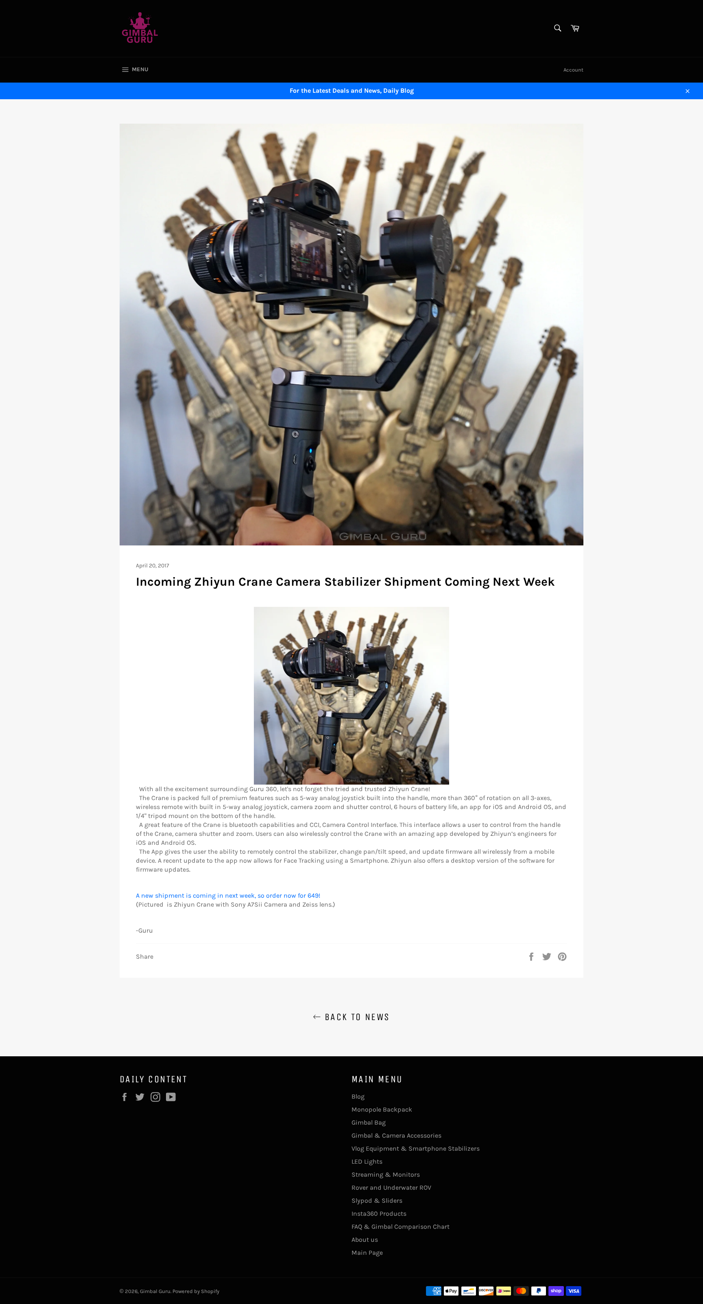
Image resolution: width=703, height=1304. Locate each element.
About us (365, 1239)
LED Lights (367, 1161)
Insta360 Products (379, 1213)
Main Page (367, 1252)
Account (573, 70)
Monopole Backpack (382, 1109)
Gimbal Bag (369, 1122)
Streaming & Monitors (386, 1174)
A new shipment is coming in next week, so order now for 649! (228, 895)
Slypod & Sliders (377, 1200)
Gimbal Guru (155, 1291)
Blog (358, 1096)
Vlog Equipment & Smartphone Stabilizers (416, 1148)
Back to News (355, 1017)
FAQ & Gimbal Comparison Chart (401, 1226)
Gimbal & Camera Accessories (396, 1135)
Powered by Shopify (195, 1291)
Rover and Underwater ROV (391, 1187)
